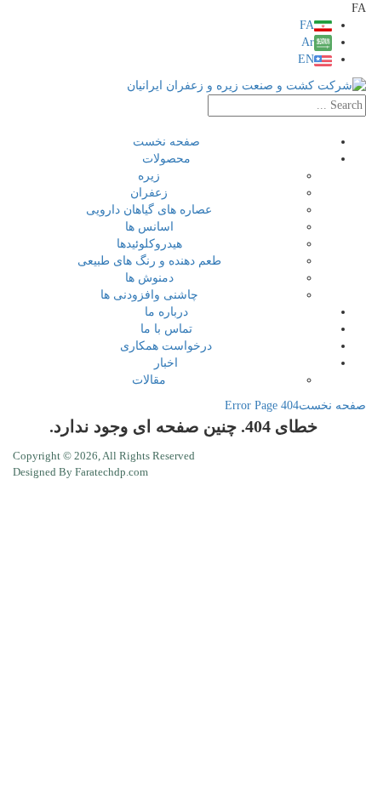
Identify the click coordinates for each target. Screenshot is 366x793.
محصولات (166, 158)
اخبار (166, 363)
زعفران (149, 192)
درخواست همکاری (166, 345)
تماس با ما (166, 328)
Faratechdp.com (111, 471)
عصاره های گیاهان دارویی (149, 209)
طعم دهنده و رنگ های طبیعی (149, 260)
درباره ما (166, 311)
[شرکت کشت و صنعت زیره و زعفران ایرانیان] (246, 84)
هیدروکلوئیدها (149, 243)
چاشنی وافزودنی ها (149, 294)
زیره (149, 175)
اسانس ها (149, 226)
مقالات (149, 380)
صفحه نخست (166, 141)
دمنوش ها (149, 277)
